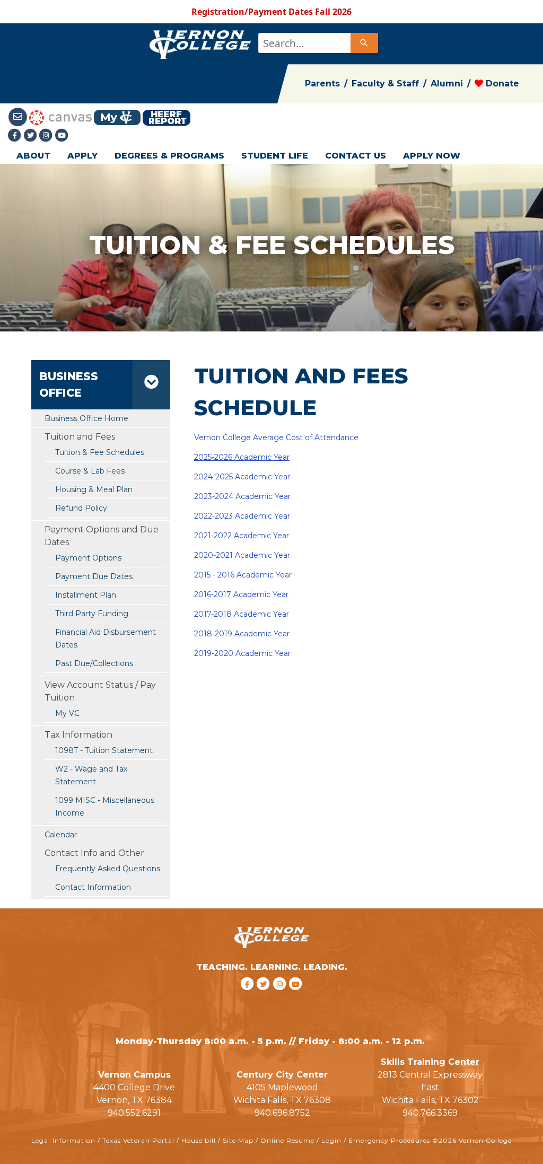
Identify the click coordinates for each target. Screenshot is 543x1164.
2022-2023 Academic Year (242, 516)
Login (331, 1140)
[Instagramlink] (47, 135)
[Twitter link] (32, 135)
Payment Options (88, 558)
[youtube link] (62, 135)
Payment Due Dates (94, 576)
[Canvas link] (60, 116)
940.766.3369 (430, 1113)
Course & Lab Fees (90, 471)
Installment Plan (85, 595)
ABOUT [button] (33, 156)
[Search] (364, 43)
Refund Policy (81, 508)
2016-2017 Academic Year (241, 594)
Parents (322, 83)
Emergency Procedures (389, 1140)
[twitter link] (265, 997)
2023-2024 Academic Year (242, 496)
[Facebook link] (16, 135)
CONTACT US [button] (355, 156)
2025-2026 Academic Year (242, 457)
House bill (198, 1140)
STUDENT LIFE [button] (274, 156)
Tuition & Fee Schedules (99, 452)
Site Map (238, 1140)
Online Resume (287, 1140)
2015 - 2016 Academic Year (243, 575)
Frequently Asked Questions (107, 868)
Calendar (61, 834)
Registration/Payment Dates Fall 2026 (271, 11)
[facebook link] (248, 997)
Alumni (447, 83)
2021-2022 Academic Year (241, 535)
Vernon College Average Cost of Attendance (276, 437)
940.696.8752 (282, 1113)
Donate (501, 83)
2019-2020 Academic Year (242, 653)
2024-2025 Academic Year (242, 477)
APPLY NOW (431, 156)
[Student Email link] (18, 116)
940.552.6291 (134, 1113)
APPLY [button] (82, 156)
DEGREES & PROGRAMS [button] (169, 156)
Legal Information (63, 1140)
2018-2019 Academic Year (242, 633)
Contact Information (93, 887)
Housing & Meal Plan (94, 489)
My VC (67, 713)
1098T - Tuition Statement (104, 750)
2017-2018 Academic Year (241, 614)
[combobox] (317, 43)
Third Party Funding (91, 613)
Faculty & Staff (385, 83)
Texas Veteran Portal (138, 1140)
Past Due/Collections (94, 663)
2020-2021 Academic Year (242, 555)
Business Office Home (86, 418)
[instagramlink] (281, 997)
